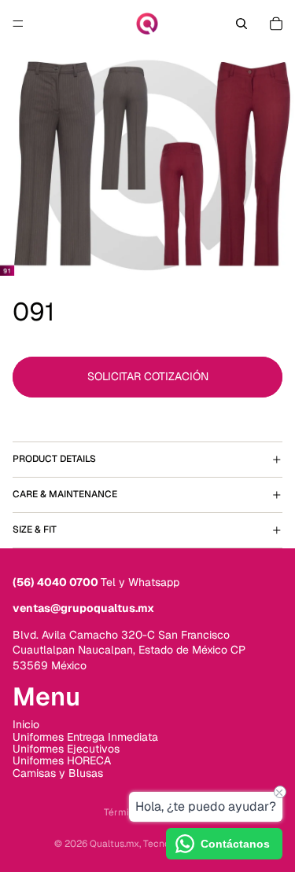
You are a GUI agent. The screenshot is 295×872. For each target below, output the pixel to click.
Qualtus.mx (114, 843)
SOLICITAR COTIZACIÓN (147, 376)
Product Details (54, 458)
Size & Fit (35, 529)
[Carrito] (276, 23)
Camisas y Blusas (58, 773)
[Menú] (18, 23)
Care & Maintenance (65, 494)
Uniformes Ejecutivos (66, 749)
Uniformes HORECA (62, 760)
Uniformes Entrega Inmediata (85, 736)
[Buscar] (241, 23)
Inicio (26, 724)
